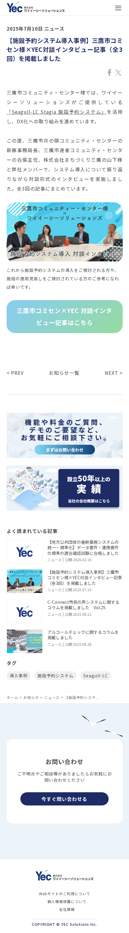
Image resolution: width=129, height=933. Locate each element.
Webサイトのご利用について (64, 893)
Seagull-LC (95, 676)
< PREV (15, 372)
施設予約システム (56, 676)
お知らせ (31, 697)
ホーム (12, 697)
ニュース (51, 697)
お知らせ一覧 (64, 372)
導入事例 (19, 676)
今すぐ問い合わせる (64, 798)
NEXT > (114, 372)
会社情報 (67, 909)
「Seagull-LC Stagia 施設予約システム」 (57, 111)
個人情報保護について (66, 901)
